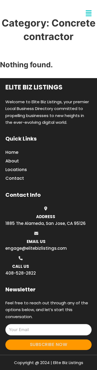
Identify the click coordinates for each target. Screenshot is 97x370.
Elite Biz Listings (34, 87)
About (12, 161)
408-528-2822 (20, 273)
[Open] (89, 13)
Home (11, 152)
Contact (14, 178)
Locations (16, 169)
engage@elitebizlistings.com (36, 248)
